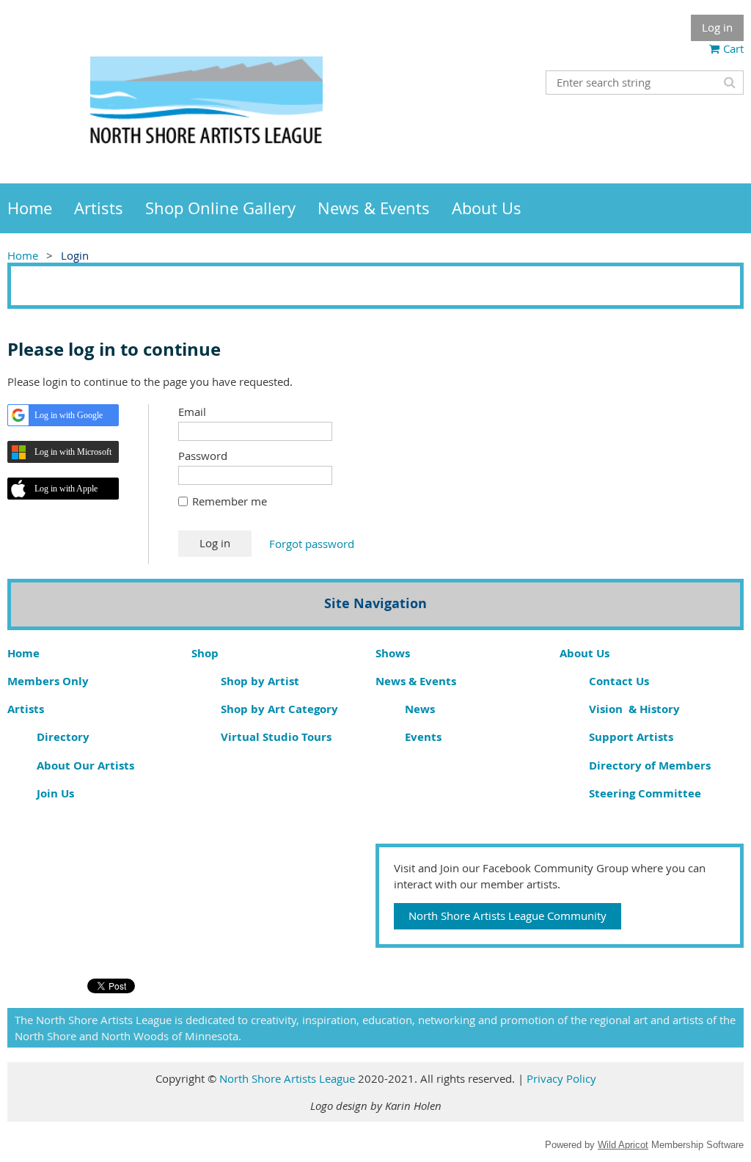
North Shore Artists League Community (508, 915)
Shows (393, 653)
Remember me (229, 501)
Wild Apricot (623, 1144)
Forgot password (311, 543)
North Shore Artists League (288, 1078)
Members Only (48, 681)
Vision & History (634, 709)
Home (22, 255)
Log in (717, 27)
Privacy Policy (561, 1078)
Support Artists (631, 737)
